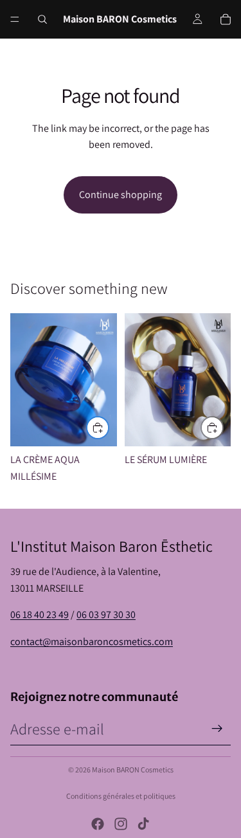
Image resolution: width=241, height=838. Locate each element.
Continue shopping (120, 194)
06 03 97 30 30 (106, 614)
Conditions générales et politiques (120, 796)
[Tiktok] (143, 824)
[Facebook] (97, 824)
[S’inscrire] (217, 728)
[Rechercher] (42, 19)
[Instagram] (121, 824)
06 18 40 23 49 (39, 614)
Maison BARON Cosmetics (133, 769)
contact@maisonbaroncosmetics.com (91, 641)
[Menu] (15, 19)
